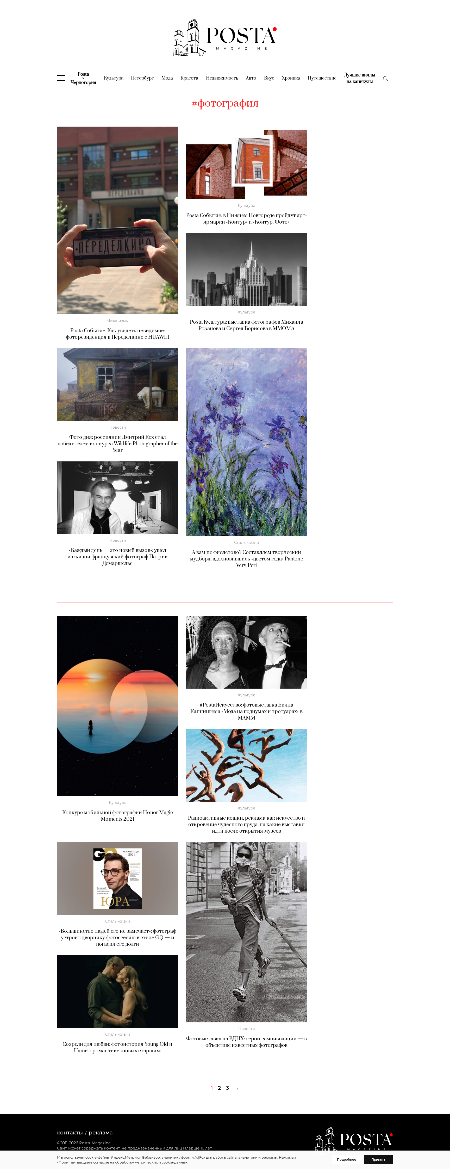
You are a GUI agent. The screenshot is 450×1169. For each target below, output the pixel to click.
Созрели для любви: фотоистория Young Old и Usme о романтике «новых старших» (117, 1047)
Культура (113, 78)
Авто (251, 78)
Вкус (269, 78)
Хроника (291, 78)
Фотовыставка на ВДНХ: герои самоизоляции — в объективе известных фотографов (246, 1042)
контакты (70, 1132)
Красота (189, 78)
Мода (167, 78)
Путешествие (322, 78)
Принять (378, 1159)
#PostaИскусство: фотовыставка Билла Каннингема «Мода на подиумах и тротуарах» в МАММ (246, 711)
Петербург (142, 78)
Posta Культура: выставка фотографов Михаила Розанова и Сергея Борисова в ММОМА (246, 325)
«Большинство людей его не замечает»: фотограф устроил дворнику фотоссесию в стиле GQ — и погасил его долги (117, 938)
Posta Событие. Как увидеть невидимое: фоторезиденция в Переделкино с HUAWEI (117, 334)
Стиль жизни (246, 542)
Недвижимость (222, 78)
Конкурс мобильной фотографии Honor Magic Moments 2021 (117, 815)
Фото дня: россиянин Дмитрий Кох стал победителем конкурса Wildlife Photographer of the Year (118, 444)
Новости (117, 427)
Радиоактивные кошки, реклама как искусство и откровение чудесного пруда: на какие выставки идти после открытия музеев (246, 824)
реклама (101, 1132)
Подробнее (346, 1159)
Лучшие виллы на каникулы (359, 78)
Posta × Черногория (83, 78)
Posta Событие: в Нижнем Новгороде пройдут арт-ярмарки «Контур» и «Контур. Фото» (246, 218)
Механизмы (118, 320)
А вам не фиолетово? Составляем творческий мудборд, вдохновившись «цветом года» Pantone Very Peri (246, 559)
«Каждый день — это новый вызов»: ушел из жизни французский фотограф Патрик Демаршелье (117, 557)
